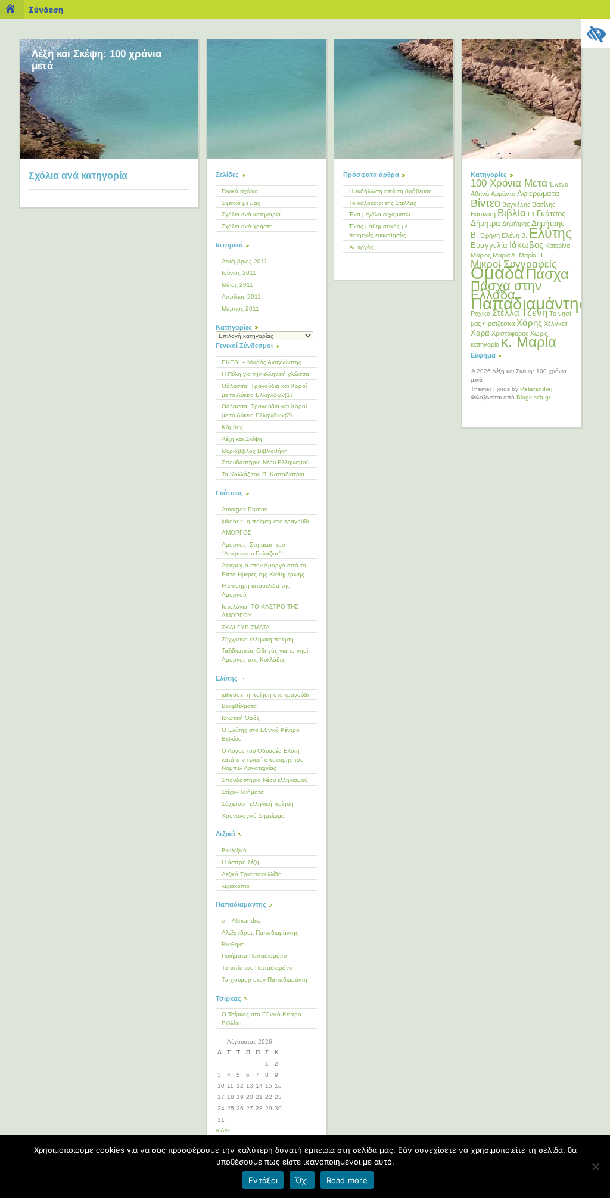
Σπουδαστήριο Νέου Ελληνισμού (265, 462)
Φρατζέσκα (499, 323)
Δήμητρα (485, 223)
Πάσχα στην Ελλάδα (506, 290)
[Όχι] (595, 1166)
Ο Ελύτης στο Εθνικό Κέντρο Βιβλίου (261, 734)
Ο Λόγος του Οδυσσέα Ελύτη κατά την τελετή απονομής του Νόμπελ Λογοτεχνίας (262, 759)
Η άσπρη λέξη (240, 862)
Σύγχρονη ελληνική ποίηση (258, 639)
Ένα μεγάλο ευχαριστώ (379, 214)
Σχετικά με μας (241, 203)
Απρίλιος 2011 (241, 296)
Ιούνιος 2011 (239, 272)
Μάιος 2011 (237, 284)
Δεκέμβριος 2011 (244, 261)
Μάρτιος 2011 (240, 308)
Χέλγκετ (555, 323)
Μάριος (481, 255)
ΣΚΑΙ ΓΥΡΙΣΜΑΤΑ (246, 627)
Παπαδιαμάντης (529, 303)
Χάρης (529, 323)
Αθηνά (480, 193)
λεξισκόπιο (236, 886)
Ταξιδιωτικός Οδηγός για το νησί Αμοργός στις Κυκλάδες (265, 655)
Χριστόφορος (509, 333)
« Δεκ (223, 1130)
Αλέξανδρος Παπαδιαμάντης (260, 932)
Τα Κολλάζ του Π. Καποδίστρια (263, 474)
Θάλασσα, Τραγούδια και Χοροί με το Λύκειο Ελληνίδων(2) (264, 410)
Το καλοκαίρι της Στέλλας (382, 203)
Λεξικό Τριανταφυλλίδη (252, 874)
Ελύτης (550, 233)
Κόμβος (232, 427)
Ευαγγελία (489, 245)
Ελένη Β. (514, 235)
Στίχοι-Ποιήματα (243, 792)
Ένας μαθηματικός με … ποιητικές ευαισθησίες (382, 230)
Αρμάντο (503, 193)
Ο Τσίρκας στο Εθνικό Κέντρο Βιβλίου (261, 1018)
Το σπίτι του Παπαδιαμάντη (258, 967)
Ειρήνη (490, 235)
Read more (347, 1180)
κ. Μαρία (528, 342)
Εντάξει (263, 1180)
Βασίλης (543, 204)
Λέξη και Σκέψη (242, 439)
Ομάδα (497, 273)
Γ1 (531, 214)
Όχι (302, 1180)
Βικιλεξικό (234, 850)
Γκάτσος (551, 213)
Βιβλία (511, 213)
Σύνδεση (46, 9)
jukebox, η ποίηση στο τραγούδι (265, 521)
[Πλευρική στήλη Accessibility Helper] (595, 33)
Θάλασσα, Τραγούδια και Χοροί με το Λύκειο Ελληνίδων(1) (264, 390)
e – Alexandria (241, 920)
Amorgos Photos (244, 509)
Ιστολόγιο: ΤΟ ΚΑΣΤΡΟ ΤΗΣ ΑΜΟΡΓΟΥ (260, 611)
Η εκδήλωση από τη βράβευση (390, 191)
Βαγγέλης (516, 204)
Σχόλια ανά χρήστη (247, 226)
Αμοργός (361, 247)
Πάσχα (547, 274)
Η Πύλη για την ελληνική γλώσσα (265, 374)
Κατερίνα (557, 245)
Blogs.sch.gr (533, 397)
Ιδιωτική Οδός (241, 718)
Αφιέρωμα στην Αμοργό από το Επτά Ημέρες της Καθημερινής (264, 570)
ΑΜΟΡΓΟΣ (236, 532)
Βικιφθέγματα (239, 706)
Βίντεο (485, 203)
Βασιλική (483, 214)
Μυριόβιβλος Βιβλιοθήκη (255, 451)
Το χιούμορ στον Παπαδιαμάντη (264, 979)
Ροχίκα (480, 313)
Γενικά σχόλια (240, 191)
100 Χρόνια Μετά (509, 183)
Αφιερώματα (538, 193)
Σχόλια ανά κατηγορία (251, 214)
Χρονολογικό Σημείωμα (253, 815)
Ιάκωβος (526, 245)
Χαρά (480, 332)
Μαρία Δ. (505, 255)
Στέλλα (505, 313)
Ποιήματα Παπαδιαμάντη (255, 955)
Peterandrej (536, 389)
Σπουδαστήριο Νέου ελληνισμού (264, 780)
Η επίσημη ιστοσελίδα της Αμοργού (256, 590)
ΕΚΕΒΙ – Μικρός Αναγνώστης (261, 362)
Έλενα (558, 184)
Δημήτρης (516, 223)
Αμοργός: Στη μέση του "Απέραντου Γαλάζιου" (253, 549)
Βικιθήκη (233, 944)
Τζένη (534, 312)
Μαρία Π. (531, 255)
